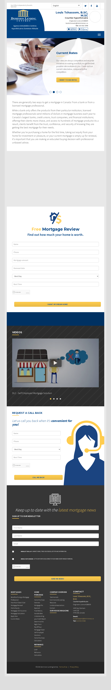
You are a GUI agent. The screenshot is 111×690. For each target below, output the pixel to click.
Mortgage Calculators (18, 613)
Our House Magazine (59, 610)
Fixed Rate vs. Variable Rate (38, 612)
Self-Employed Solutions (39, 633)
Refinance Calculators (38, 653)
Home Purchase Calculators (39, 639)
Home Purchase (38, 593)
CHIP (35, 650)
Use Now (63, 74)
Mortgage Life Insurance (18, 611)
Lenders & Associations (57, 605)
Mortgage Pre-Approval (38, 606)
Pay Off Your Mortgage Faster (39, 628)
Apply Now (14, 616)
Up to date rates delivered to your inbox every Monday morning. (47, 559)
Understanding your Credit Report (40, 617)
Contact (52, 608)
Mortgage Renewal (17, 605)
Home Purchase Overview (39, 601)
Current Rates (15, 619)
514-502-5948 (83, 26)
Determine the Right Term (39, 623)
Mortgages (16, 592)
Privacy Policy (74, 667)
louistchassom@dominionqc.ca (77, 23)
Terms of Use (63, 667)
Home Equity (15, 608)
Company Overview (58, 592)
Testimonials (54, 597)
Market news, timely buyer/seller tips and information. (44, 551)
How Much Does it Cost (18, 603)
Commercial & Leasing (57, 600)
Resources (53, 603)
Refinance (38, 644)
